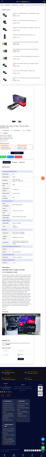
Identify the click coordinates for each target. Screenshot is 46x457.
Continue (21, 358)
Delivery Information (22, 386)
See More (4, 309)
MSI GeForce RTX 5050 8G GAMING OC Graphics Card (24, 70)
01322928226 (11, 441)
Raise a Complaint (9, 395)
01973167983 (19, 413)
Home (2, 4)
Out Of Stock (17, 153)
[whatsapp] (11, 392)
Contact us (27, 388)
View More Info (3, 141)
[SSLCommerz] (34, 450)
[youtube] (2, 392)
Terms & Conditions (17, 388)
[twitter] (4, 392)
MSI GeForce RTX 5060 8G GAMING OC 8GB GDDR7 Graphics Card (26, 27)
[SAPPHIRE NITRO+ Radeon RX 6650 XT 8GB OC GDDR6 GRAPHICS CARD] (17, 102)
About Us (16, 386)
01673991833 (10, 413)
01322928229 (5, 416)
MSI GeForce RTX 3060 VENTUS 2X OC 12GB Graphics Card (25, 20)
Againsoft (7, 451)
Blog (31, 388)
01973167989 (25, 411)
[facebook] (0, 392)
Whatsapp (4, 156)
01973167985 (10, 416)
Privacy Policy (29, 386)
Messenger (11, 156)
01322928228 (10, 439)
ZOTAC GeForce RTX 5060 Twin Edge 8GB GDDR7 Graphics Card (26, 56)
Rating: (19, 354)
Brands (23, 388)
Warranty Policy (23, 390)
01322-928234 (6, 418)
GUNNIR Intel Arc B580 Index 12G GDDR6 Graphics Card (24, 35)
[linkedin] (9, 392)
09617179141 (19, 156)
